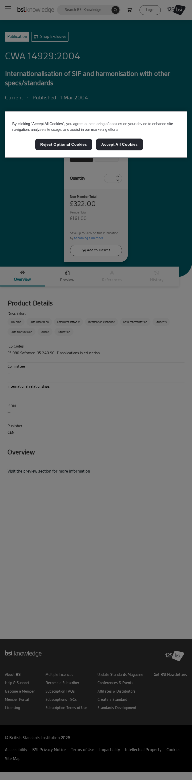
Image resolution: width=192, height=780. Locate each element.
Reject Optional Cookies (63, 144)
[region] (96, 134)
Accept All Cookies (119, 144)
